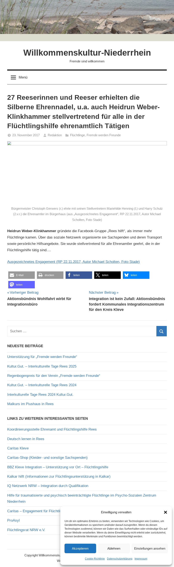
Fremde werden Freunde (104, 135)
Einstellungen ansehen (149, 548)
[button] (165, 512)
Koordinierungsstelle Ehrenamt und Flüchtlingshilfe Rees (52, 429)
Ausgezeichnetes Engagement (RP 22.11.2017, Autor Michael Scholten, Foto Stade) (73, 262)
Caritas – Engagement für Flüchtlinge (36, 511)
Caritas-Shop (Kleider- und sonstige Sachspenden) (47, 458)
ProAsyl (13, 520)
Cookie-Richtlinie (95, 558)
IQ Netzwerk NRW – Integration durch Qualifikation (47, 486)
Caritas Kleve (18, 448)
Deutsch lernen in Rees (25, 439)
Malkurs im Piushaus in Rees (30, 404)
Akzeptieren (80, 548)
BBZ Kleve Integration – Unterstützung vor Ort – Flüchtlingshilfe (57, 467)
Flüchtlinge (77, 135)
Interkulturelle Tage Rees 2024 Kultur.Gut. (40, 395)
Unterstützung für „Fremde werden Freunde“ (42, 357)
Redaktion (55, 135)
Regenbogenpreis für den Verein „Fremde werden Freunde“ (53, 376)
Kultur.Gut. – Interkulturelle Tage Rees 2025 (41, 366)
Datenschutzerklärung (119, 558)
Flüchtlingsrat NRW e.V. (26, 530)
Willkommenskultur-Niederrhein (87, 52)
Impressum (141, 558)
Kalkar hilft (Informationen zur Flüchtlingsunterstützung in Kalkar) (59, 476)
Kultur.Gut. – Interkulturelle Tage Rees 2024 (41, 385)
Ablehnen (113, 548)
